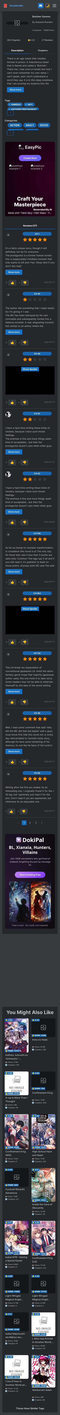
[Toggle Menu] (54, 5)
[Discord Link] (40, 5)
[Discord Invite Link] (40, 5)
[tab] (17, 50)
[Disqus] (30, 970)
